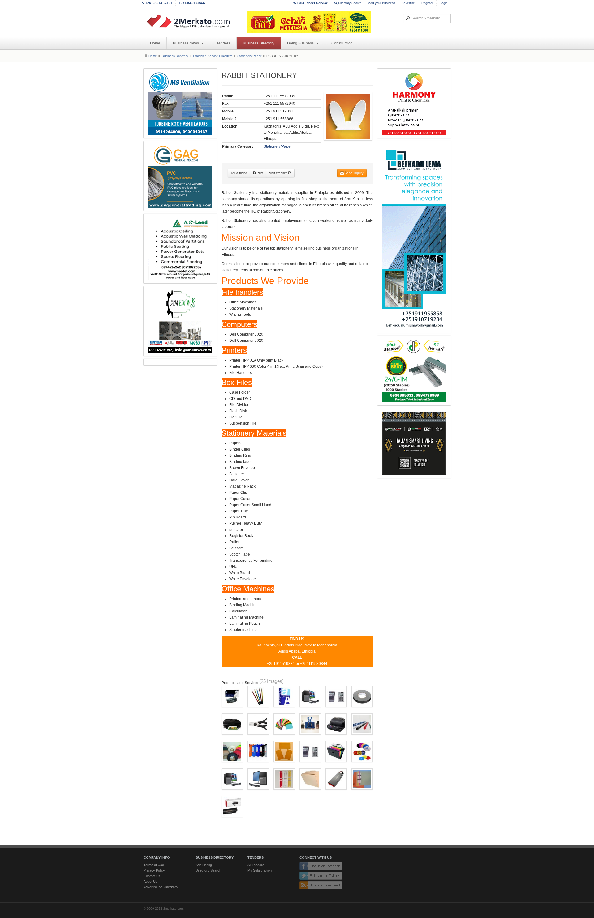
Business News (186, 43)
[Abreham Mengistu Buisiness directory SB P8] (180, 321)
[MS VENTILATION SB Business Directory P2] (180, 103)
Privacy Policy (154, 870)
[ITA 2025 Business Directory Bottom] (414, 443)
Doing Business (301, 43)
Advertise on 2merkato (161, 887)
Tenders (223, 43)
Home (155, 43)
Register (427, 3)
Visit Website (278, 173)
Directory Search (349, 3)
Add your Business (381, 3)
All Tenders (256, 865)
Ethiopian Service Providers (212, 55)
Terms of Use (154, 865)
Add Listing (204, 865)
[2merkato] (192, 21)
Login (444, 3)
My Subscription (260, 870)
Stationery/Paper (249, 55)
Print (259, 173)
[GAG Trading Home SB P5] (180, 176)
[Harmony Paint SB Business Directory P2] (414, 103)
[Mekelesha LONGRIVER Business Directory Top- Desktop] (309, 22)
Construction (342, 43)
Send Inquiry (354, 173)
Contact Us (152, 876)
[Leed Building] (180, 248)
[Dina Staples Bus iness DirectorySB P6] (414, 370)
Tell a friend (239, 173)
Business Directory (258, 43)
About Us (150, 881)
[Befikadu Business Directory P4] (414, 237)
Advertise (408, 3)
